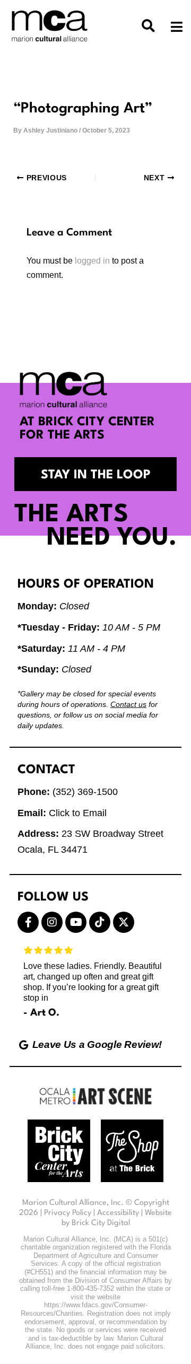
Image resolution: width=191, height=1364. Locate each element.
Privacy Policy (67, 1213)
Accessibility (118, 1213)
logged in (92, 260)
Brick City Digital (101, 1223)
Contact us (128, 704)
